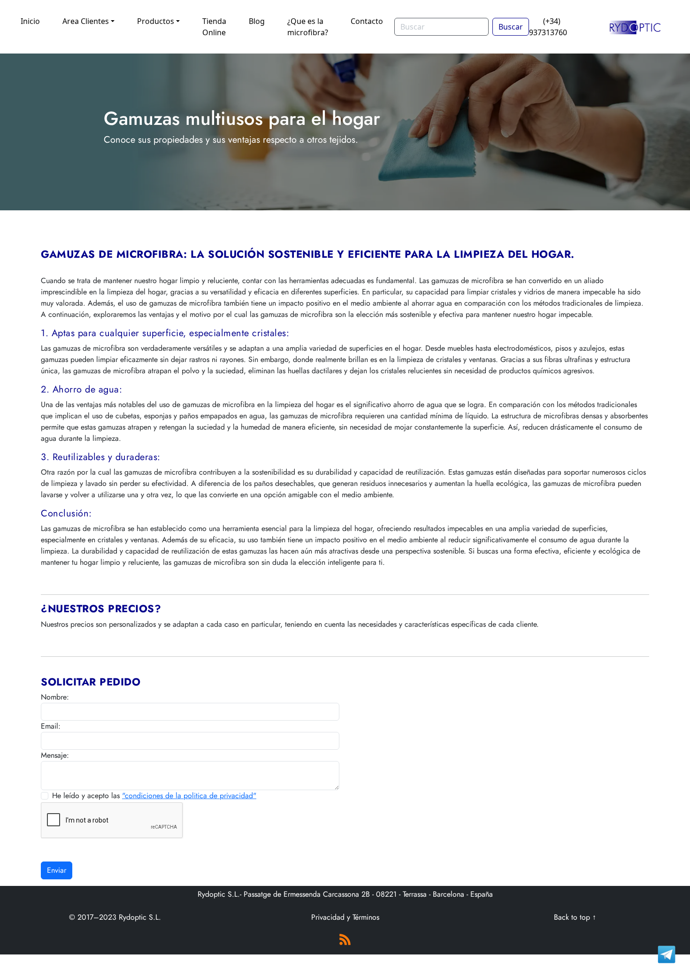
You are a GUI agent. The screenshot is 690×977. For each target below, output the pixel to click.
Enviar (56, 870)
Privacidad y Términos (345, 917)
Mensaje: (55, 755)
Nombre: (55, 697)
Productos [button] (155, 21)
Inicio (30, 21)
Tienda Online (214, 27)
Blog (257, 21)
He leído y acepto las (154, 795)
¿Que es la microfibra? (307, 27)
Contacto (367, 21)
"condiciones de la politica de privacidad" (189, 795)
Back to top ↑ (575, 917)
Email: (51, 726)
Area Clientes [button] (85, 21)
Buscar (510, 27)
